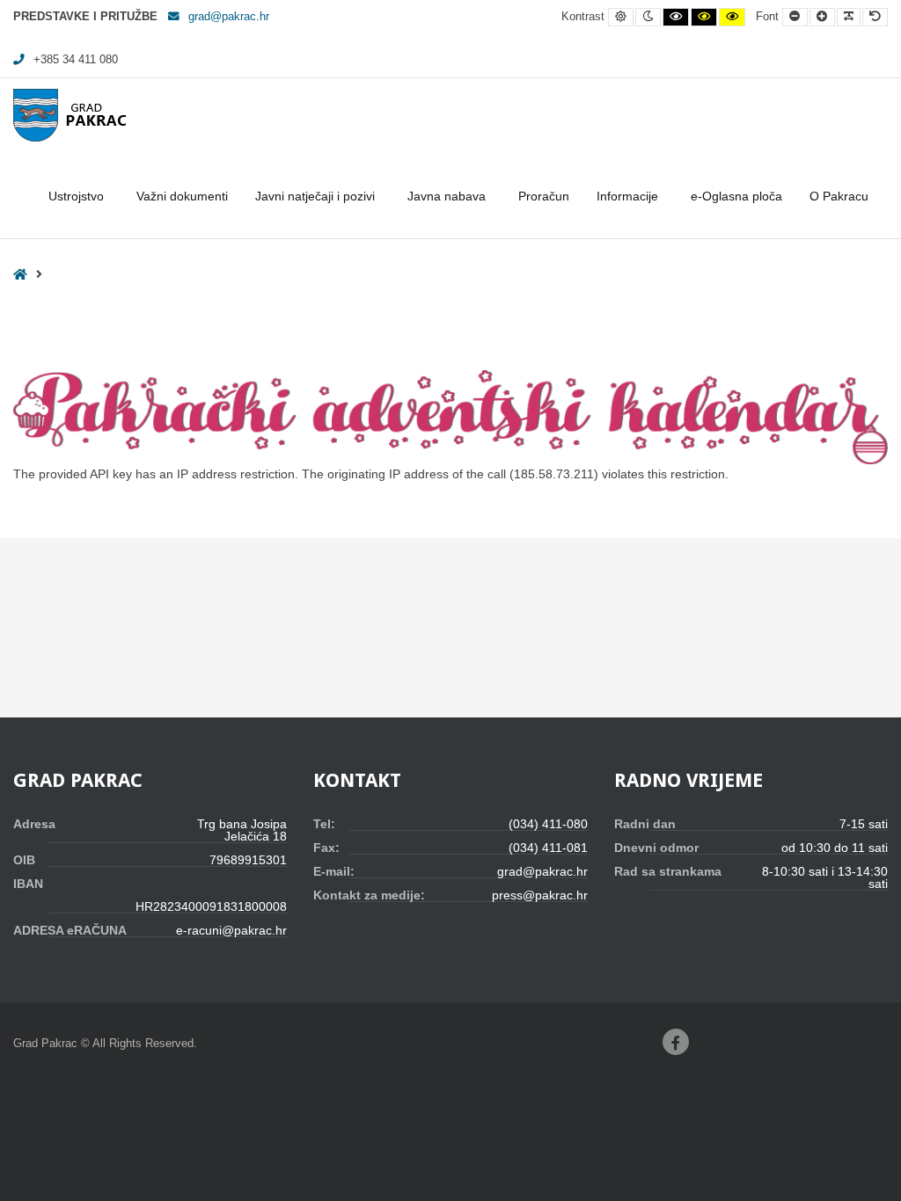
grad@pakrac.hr (228, 17)
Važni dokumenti (182, 196)
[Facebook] (676, 1042)
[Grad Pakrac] (69, 115)
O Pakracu (838, 196)
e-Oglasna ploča (736, 196)
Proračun (543, 196)
